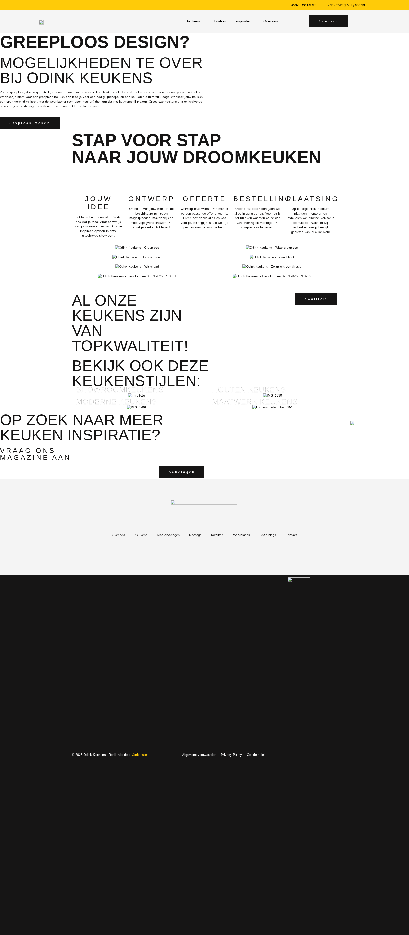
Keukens (193, 21)
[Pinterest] (216, 545)
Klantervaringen (168, 535)
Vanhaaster (140, 755)
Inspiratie (242, 21)
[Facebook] (204, 545)
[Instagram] (192, 545)
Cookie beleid (257, 755)
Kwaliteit (220, 21)
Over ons (270, 21)
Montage (195, 535)
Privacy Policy (231, 755)
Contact (291, 535)
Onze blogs (268, 535)
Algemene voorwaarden (199, 755)
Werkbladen (241, 535)
